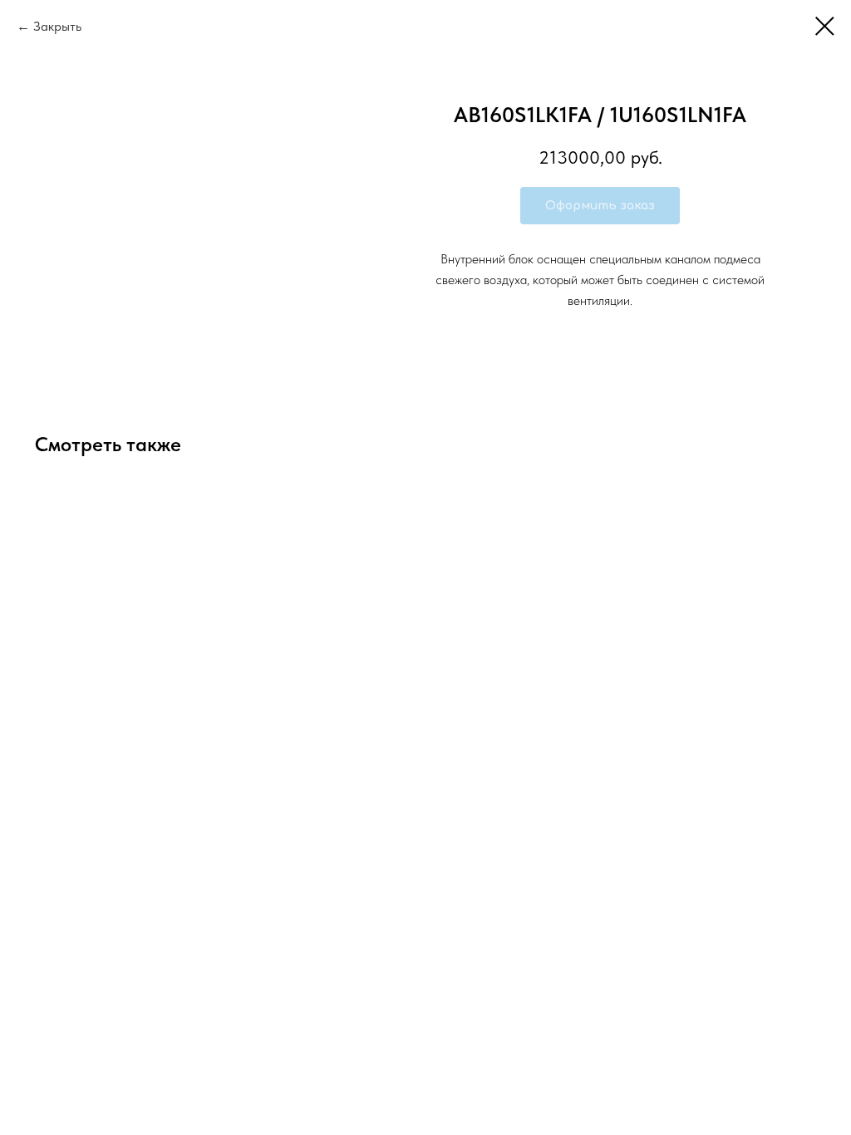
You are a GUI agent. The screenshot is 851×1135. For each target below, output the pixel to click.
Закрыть (57, 26)
